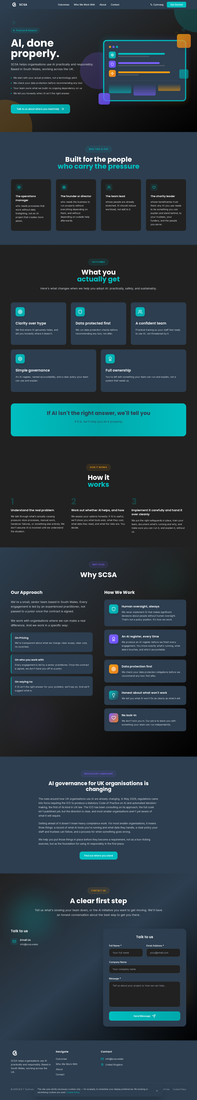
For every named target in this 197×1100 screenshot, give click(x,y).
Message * (115, 978)
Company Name (118, 962)
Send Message (142, 1016)
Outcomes (63, 4)
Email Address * (155, 945)
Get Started (176, 4)
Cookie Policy (73, 1092)
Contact (115, 4)
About (103, 4)
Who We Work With (84, 4)
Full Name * (115, 945)
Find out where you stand (98, 855)
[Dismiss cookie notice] (157, 1090)
